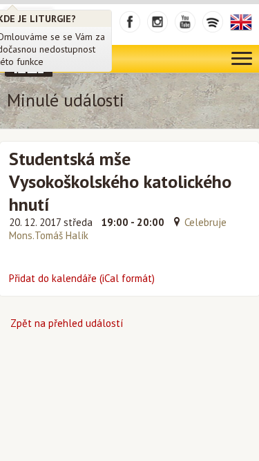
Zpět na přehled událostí (66, 323)
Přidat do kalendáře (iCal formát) (82, 278)
